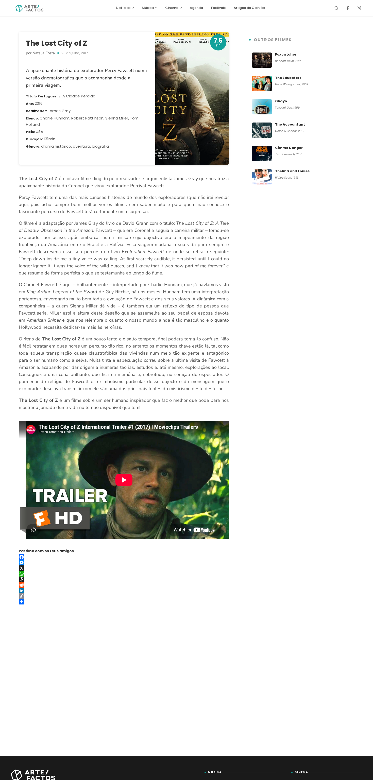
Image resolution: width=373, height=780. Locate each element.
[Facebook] (348, 8)
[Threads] (124, 579)
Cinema (171, 7)
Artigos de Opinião (249, 7)
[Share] (124, 601)
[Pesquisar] (336, 8)
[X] (124, 568)
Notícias (123, 7)
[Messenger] (124, 562)
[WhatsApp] (124, 574)
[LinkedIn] (124, 590)
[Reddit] (124, 585)
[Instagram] (359, 8)
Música (148, 7)
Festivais (218, 7)
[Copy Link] (124, 596)
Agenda (196, 7)
